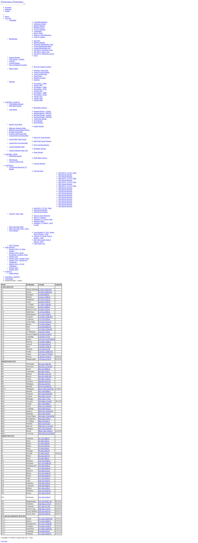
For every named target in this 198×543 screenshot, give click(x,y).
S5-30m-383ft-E (44, 448)
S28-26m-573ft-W (45, 509)
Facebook (8, 7)
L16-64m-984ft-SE (45, 327)
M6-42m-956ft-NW (45, 376)
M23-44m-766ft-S (44, 419)
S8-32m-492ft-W (44, 456)
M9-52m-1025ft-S (44, 384)
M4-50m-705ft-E (44, 371)
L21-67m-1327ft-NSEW (47, 339)
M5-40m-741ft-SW (45, 374)
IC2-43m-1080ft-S (45, 521)
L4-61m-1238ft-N (44, 297)
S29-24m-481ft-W (45, 511)
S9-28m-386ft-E (44, 458)
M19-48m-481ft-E (45, 409)
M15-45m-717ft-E (45, 399)
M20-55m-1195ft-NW (46, 411)
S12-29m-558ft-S (44, 466)
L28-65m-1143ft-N (45, 356)
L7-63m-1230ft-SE (45, 304)
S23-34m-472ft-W (45, 493)
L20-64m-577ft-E (44, 337)
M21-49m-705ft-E (45, 414)
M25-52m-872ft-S (44, 423)
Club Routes (9, 279)
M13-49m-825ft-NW (45, 394)
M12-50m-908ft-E (45, 391)
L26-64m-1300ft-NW (46, 352)
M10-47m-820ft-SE (45, 386)
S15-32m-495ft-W (45, 473)
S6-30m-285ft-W (44, 451)
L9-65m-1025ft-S (44, 309)
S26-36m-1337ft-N (45, 504)
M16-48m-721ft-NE (45, 401)
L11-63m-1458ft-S (45, 314)
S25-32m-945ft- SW (45, 501)
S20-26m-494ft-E (44, 486)
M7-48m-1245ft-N (45, 379)
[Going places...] (12, 2)
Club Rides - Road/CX (12, 277)
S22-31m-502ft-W (45, 491)
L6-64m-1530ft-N (44, 302)
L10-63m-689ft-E (44, 312)
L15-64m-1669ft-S (45, 324)
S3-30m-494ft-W (44, 443)
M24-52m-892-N (44, 421)
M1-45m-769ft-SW (45, 364)
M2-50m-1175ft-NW (45, 366)
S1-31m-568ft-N (44, 438)
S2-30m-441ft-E (44, 441)
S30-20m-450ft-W (45, 514)
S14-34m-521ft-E (44, 471)
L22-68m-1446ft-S (45, 342)
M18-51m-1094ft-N (45, 406)
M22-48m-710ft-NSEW (46, 416)
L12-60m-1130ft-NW (46, 317)
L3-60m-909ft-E (44, 294)
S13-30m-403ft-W (45, 468)
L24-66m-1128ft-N (45, 347)
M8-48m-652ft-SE (45, 381)
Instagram (8, 9)
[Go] (25, 4)
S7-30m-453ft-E (44, 453)
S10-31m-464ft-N (44, 461)
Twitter (7, 11)
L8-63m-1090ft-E (44, 307)
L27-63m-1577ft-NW (46, 354)
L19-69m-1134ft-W (45, 334)
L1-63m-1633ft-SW (45, 289)
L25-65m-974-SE (44, 349)
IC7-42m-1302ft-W (45, 534)
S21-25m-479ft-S (44, 488)
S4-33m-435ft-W (44, 446)
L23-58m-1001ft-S (45, 344)
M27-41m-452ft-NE (45, 428)
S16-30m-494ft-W (45, 476)
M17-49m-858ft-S (44, 404)
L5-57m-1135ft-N (44, 299)
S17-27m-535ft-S (44, 478)
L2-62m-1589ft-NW (45, 292)
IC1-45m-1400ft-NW (45, 519)
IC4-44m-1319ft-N (45, 526)
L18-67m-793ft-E (44, 332)
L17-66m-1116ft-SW (45, 329)
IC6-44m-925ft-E (44, 531)
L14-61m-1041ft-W (45, 322)
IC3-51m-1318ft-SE (45, 524)
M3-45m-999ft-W (44, 369)
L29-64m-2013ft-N (45, 359)
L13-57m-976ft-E (44, 319)
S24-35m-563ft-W (45, 497)
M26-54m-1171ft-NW (46, 426)
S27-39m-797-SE (44, 506)
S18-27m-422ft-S (44, 481)
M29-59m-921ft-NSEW (46, 433)
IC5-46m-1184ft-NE (45, 529)
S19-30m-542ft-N (44, 483)
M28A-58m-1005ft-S (45, 431)
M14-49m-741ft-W (45, 396)
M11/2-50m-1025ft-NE (46, 389)
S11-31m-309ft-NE (45, 463)
